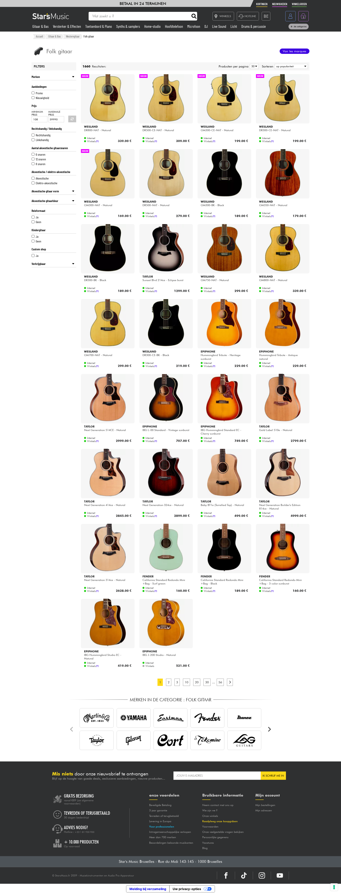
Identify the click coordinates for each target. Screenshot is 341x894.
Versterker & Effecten (67, 26)
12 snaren (41, 159)
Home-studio (152, 26)
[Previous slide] (72, 729)
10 (186, 682)
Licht (234, 26)
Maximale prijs (54, 113)
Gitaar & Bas (40, 26)
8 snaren (40, 164)
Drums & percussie (253, 26)
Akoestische (42, 178)
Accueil (39, 36)
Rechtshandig (43, 135)
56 (220, 682)
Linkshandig (42, 140)
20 (197, 682)
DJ (206, 26)
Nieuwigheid (42, 98)
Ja (37, 217)
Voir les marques (294, 51)
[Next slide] (269, 729)
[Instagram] (262, 875)
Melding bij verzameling (147, 889)
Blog (205, 848)
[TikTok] (244, 875)
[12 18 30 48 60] (253, 66)
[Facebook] (226, 875)
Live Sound (219, 26)
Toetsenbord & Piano (99, 26)
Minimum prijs (37, 113)
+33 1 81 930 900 (84, 832)
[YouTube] (280, 875)
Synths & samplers (128, 26)
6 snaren (40, 154)
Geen (38, 222)
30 (207, 682)
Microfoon (194, 26)
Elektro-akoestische (46, 183)
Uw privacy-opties (187, 889)
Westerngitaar (73, 36)
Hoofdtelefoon (174, 26)
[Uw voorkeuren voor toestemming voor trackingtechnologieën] (334, 887)
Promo (39, 93)
